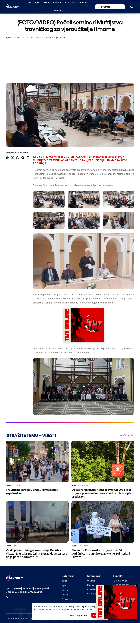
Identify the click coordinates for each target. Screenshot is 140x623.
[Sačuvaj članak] (28, 157)
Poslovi (57, 2)
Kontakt (91, 585)
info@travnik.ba (121, 580)
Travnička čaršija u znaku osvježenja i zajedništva (32, 491)
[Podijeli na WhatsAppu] (17, 157)
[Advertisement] (70, 61)
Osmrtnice (69, 2)
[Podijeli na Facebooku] (7, 157)
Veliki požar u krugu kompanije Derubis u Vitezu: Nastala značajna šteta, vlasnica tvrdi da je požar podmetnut (37, 553)
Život (28, 2)
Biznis (47, 2)
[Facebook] (7, 597)
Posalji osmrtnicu (95, 589)
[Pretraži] (98, 6)
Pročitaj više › (127, 435)
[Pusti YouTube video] (83, 386)
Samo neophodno (78, 615)
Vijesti (9, 37)
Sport (37, 2)
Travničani (56, 10)
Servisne (82, 2)
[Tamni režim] (131, 7)
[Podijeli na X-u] (12, 157)
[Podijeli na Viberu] (22, 157)
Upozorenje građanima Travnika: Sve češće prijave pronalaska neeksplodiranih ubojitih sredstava (102, 493)
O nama (91, 580)
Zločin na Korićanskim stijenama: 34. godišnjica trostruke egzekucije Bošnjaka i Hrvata (101, 553)
